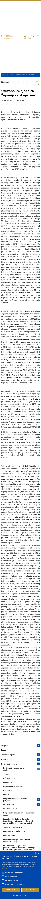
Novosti (8, 774)
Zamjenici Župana (8, 755)
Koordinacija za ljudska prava (14, 831)
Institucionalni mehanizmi (13, 786)
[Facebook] (18, 101)
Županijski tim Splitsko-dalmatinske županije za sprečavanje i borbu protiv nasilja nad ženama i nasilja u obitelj (18, 821)
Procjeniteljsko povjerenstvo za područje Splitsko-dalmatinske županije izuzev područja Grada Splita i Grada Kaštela (19, 848)
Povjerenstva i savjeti (9, 764)
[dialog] (20, 875)
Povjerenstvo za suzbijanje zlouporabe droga (18, 814)
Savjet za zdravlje (10, 809)
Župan (3, 750)
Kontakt (6, 794)
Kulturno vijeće (9, 835)
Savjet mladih (8, 805)
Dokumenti (7, 790)
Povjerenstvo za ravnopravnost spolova (15, 769)
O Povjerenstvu (9, 778)
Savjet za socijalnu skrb (12, 827)
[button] (20, 895)
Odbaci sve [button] (30, 890)
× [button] (38, 853)
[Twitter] (20, 101)
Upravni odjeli (6, 759)
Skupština (5, 745)
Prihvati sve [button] (11, 890)
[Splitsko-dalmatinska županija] (7, 37)
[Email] (23, 101)
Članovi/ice (7, 782)
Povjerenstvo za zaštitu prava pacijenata (15, 799)
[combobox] (36, 853)
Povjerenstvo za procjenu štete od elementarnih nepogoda (16, 840)
